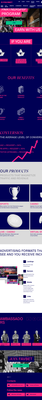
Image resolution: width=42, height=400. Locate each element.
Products (25, 5)
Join (14, 22)
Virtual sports (32, 2)
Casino (23, 1)
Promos (37, 1)
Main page (2, 6)
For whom (6, 6)
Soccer (27, 1)
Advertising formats (32, 6)
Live (19, 1)
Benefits (12, 5)
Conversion (18, 5)
